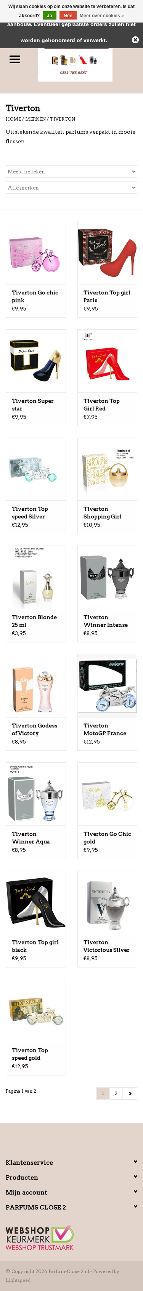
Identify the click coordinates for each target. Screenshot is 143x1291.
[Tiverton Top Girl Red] (107, 360)
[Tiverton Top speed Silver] (36, 469)
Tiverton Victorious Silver (107, 946)
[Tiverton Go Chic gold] (107, 793)
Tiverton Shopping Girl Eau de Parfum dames (103, 513)
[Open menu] (15, 59)
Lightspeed (18, 1280)
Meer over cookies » (102, 15)
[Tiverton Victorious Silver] (107, 902)
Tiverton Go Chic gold (107, 838)
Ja (49, 15)
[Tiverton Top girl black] (36, 902)
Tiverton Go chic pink (35, 296)
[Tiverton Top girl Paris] (107, 252)
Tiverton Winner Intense (106, 621)
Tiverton (62, 119)
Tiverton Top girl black (35, 946)
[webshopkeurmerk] (71, 1237)
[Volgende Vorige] (130, 1093)
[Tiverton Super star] (36, 360)
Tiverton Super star (33, 405)
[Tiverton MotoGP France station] (107, 685)
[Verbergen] (135, 39)
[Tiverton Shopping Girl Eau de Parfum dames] (107, 469)
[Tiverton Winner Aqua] (36, 793)
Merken (35, 119)
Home (13, 119)
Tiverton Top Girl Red (102, 405)
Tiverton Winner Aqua (31, 838)
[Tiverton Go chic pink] (36, 252)
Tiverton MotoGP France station (105, 729)
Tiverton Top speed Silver (30, 513)
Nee (68, 15)
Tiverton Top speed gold (30, 1054)
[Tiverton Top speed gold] (36, 1010)
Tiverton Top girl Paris (107, 296)
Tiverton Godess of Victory (34, 729)
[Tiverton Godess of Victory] (36, 685)
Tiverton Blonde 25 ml (34, 621)
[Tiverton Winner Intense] (107, 577)
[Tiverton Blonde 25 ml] (36, 577)
